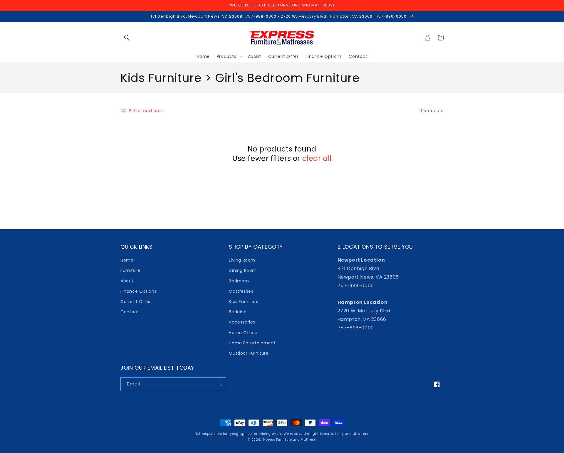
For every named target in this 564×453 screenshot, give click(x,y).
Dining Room (243, 270)
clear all (317, 158)
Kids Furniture (243, 301)
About (127, 281)
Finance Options (138, 291)
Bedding (237, 312)
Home (126, 260)
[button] (126, 37)
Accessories (242, 322)
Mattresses (241, 291)
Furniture (130, 270)
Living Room (242, 260)
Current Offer (135, 301)
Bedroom (239, 281)
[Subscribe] (219, 384)
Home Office (243, 333)
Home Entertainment (252, 343)
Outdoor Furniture (248, 353)
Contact (129, 312)
